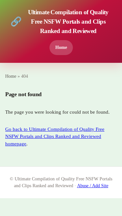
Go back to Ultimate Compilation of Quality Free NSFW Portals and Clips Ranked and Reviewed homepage (54, 136)
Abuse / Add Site (92, 185)
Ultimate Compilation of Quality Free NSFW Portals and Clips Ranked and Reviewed (59, 21)
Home (61, 47)
